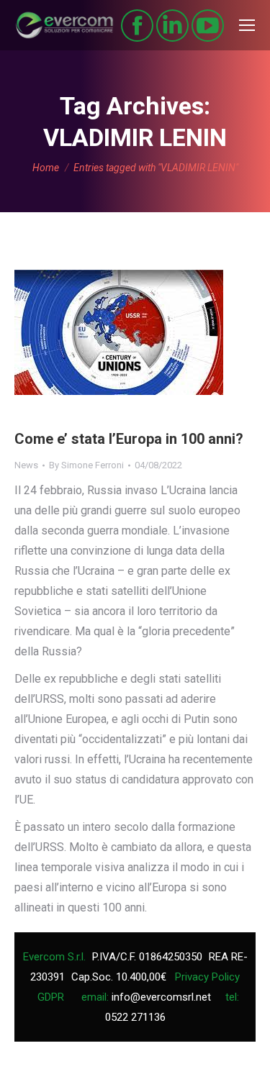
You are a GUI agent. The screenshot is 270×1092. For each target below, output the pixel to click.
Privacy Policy (207, 976)
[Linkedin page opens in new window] (172, 25)
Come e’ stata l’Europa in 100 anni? (128, 438)
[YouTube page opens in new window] (208, 25)
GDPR (50, 997)
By (86, 465)
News (26, 465)
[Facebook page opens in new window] (137, 25)
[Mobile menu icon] (247, 25)
